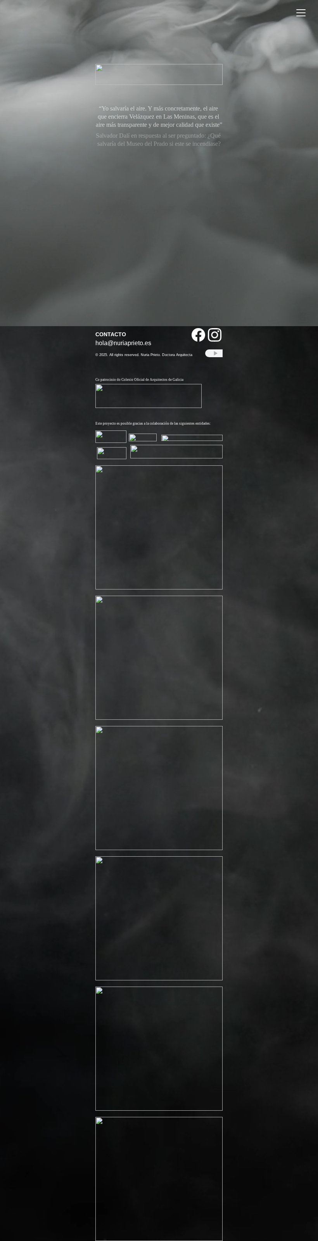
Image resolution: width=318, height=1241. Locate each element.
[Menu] (301, 12)
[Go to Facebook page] (198, 335)
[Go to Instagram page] (214, 335)
